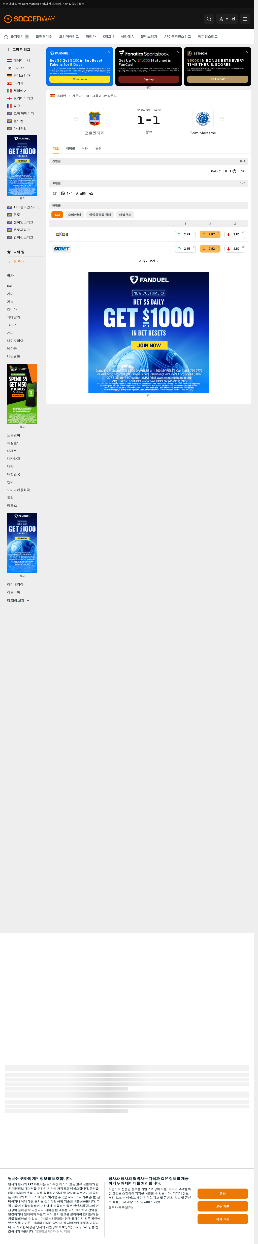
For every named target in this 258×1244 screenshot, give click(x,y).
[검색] (209, 19)
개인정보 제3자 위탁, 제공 (52, 1231)
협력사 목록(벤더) (121, 1207)
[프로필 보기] (94, 118)
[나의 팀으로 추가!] (76, 119)
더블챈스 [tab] (125, 214)
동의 (223, 1193)
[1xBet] (61, 249)
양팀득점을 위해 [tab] (100, 214)
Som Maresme (203, 133)
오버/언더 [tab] (74, 214)
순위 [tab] (98, 148)
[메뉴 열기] (245, 19)
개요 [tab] (56, 148)
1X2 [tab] (57, 214)
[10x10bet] (61, 234)
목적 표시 (222, 1219)
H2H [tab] (85, 148)
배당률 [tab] (70, 148)
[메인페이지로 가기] (38, 19)
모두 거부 (222, 1206)
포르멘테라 (95, 133)
